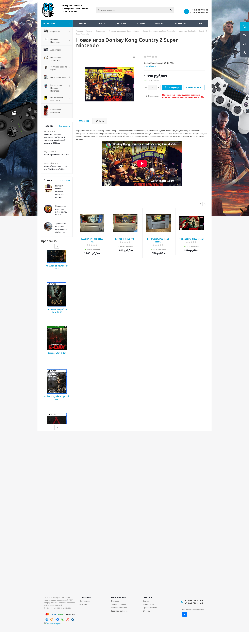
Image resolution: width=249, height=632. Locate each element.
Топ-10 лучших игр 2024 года (56, 155)
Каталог (51, 24)
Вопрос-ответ (149, 604)
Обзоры (146, 611)
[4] (153, 57)
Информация (118, 597)
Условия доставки (119, 608)
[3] (150, 57)
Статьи (141, 24)
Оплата (101, 24)
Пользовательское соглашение (57, 608)
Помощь (147, 597)
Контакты (180, 24)
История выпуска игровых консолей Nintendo (59, 191)
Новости (83, 604)
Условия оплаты (118, 604)
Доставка (120, 24)
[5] (156, 57)
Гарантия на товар (119, 611)
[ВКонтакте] (184, 614)
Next (205, 204)
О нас (199, 24)
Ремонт (82, 24)
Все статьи (65, 180)
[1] (145, 57)
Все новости (64, 126)
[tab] (150, 66)
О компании (85, 601)
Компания (85, 597)
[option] (57, 271)
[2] (147, 57)
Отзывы (159, 24)
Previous (200, 204)
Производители (150, 608)
